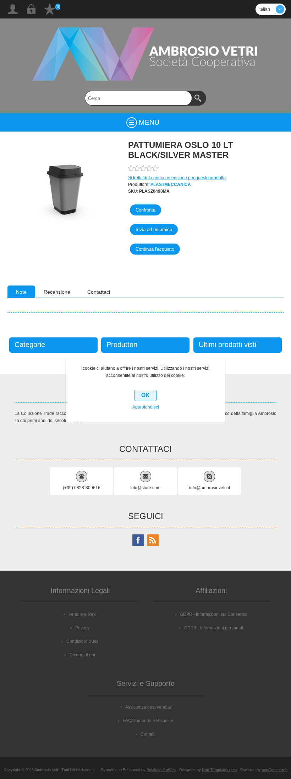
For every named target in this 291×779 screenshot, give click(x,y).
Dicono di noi (82, 654)
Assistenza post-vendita (148, 707)
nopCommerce (274, 770)
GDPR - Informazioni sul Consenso (213, 614)
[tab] (21, 292)
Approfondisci (145, 407)
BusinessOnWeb (161, 770)
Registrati (12, 9)
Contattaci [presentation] (98, 292)
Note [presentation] (21, 292)
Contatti (148, 734)
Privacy (82, 627)
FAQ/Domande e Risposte (148, 720)
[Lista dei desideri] (49, 9)
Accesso (31, 9)
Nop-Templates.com (219, 770)
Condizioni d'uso (82, 641)
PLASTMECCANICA (170, 184)
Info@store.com (145, 487)
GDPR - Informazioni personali (213, 627)
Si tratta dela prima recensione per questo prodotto (177, 177)
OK (145, 395)
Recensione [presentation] (57, 292)
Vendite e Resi (82, 614)
